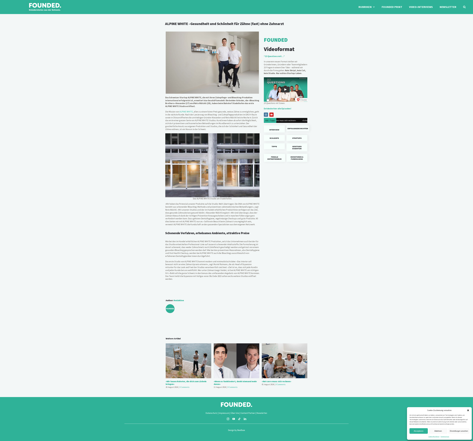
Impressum (224, 413)
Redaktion (179, 300)
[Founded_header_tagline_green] (44, 2)
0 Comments (184, 387)
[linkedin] (245, 419)
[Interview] (274, 128)
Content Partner (248, 413)
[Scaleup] (274, 138)
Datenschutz (445, 436)
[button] (468, 410)
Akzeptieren (418, 431)
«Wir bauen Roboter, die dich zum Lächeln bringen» (188, 361)
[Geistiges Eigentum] (297, 147)
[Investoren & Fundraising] (297, 158)
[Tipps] (274, 146)
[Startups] (297, 128)
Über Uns (235, 413)
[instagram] (228, 419)
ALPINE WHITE (186, 111)
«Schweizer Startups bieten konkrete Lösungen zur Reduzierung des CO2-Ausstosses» (307, 120)
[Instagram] (266, 115)
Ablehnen (438, 431)
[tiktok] (239, 419)
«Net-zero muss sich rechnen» (284, 361)
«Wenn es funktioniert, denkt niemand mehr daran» (236, 361)
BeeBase (241, 430)
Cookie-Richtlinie (433, 436)
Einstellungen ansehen (459, 431)
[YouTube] (271, 115)
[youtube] (233, 419)
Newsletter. (262, 413)
